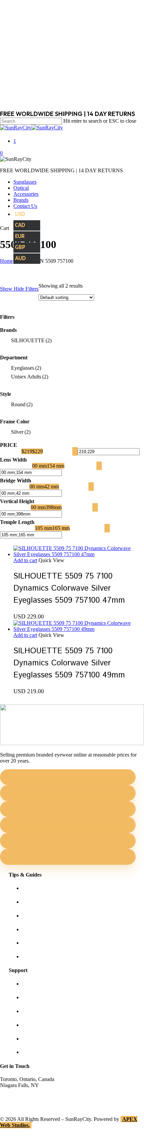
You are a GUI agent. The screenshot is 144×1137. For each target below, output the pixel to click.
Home (6, 261)
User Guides (35, 943)
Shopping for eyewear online (52, 888)
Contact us (33, 997)
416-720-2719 (15, 1103)
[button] (25, 560)
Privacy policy (37, 1025)
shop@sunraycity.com (23, 1091)
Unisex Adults (29, 376)
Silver (20, 432)
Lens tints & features (44, 915)
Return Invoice (38, 1052)
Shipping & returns (42, 1011)
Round (21, 404)
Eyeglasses (26, 368)
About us (32, 983)
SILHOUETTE (31, 340)
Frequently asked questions (50, 956)
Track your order (40, 1038)
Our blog (31, 929)
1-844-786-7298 (17, 1097)
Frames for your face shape (50, 902)
